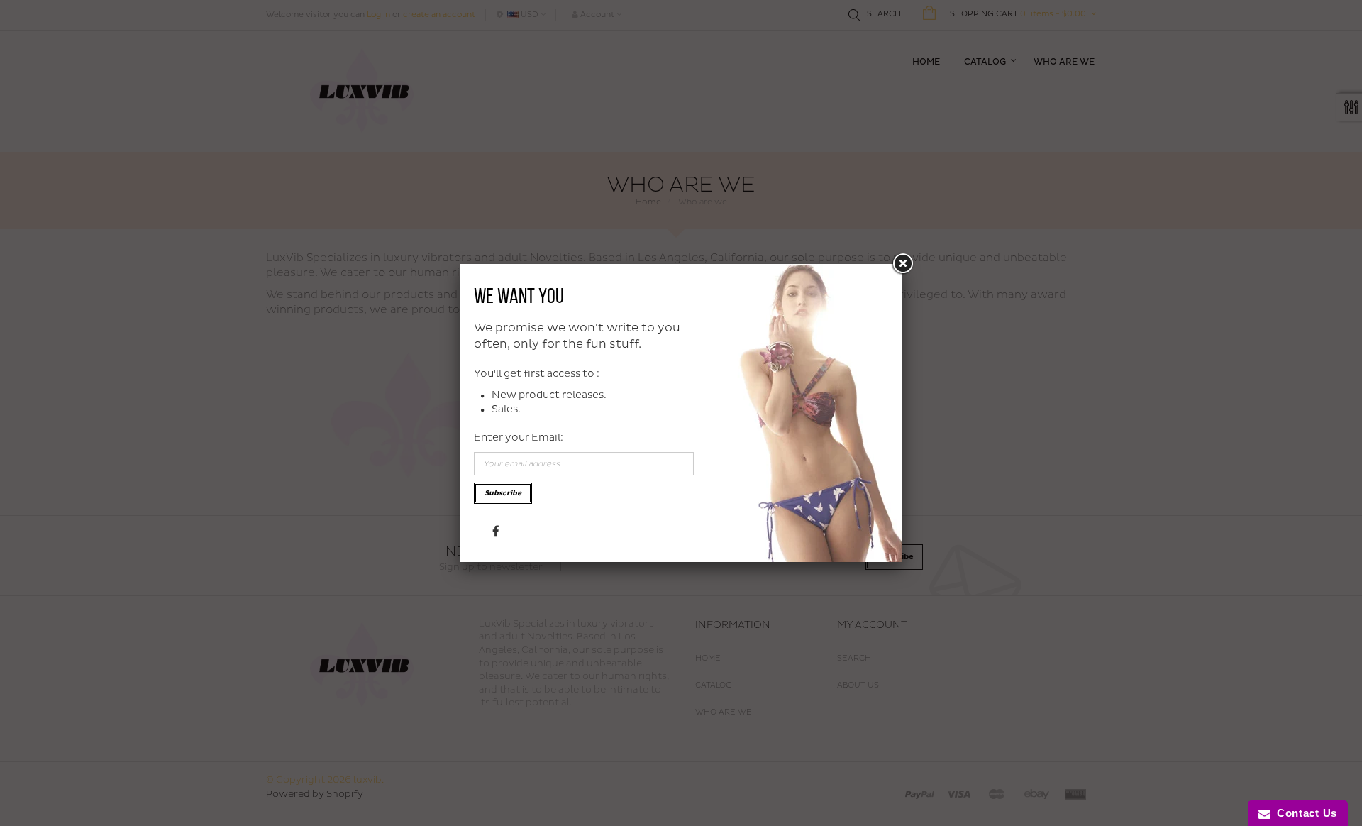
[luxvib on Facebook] (495, 530)
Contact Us (1303, 813)
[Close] (902, 264)
